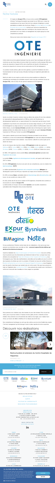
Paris (21, 147)
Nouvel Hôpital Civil (10, 113)
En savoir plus (13, 478)
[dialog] (27, 475)
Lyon (45, 147)
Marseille (31, 149)
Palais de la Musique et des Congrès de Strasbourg (32, 257)
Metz (29, 147)
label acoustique (7, 166)
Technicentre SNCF (9, 309)
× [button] (53, 468)
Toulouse (15, 149)
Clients (27, 399)
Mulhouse (5, 147)
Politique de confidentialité (27, 401)
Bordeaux (5, 149)
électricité (45, 25)
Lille (23, 149)
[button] (50, 344)
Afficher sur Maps (27, 424)
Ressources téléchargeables (27, 404)
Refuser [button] (43, 476)
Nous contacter (27, 422)
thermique (38, 25)
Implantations (27, 396)
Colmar (14, 147)
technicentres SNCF (21, 267)
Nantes (37, 147)
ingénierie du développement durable (24, 158)
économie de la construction (18, 27)
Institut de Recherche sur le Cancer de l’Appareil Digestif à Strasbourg (23, 263)
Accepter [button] (43, 473)
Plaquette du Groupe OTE (38, 37)
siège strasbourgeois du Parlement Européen (28, 252)
